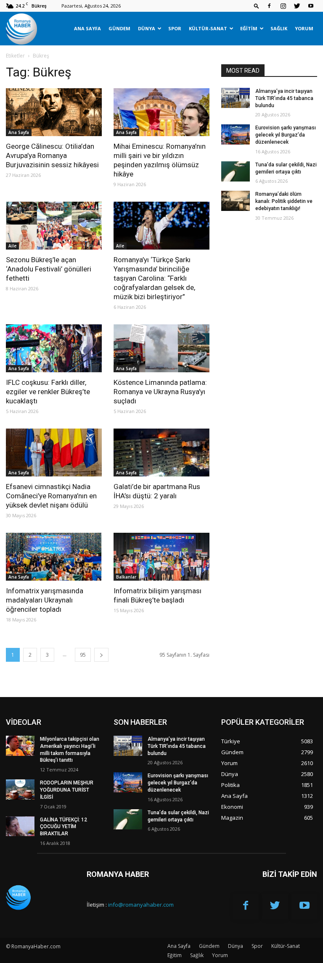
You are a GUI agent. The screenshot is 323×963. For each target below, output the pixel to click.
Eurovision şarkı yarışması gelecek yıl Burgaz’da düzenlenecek (285, 135)
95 (83, 654)
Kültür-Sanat (208, 28)
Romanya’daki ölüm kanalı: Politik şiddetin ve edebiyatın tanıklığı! (283, 201)
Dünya (146, 28)
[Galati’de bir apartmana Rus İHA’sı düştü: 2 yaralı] (161, 452)
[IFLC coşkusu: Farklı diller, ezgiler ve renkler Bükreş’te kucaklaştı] (54, 348)
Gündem (119, 28)
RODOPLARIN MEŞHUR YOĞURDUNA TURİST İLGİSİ (66, 790)
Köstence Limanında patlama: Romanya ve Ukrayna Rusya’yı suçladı (160, 391)
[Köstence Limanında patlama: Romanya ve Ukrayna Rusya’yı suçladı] (161, 348)
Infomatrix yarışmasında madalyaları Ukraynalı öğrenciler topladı (44, 600)
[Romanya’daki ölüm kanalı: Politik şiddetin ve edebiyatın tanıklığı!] (235, 201)
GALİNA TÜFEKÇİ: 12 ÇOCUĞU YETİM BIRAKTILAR (63, 827)
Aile (12, 246)
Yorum (304, 28)
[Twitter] (297, 6)
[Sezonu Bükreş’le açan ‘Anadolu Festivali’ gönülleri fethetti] (54, 226)
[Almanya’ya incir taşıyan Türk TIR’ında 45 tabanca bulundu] (235, 98)
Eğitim (248, 28)
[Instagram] (283, 6)
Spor (174, 28)
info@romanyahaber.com (141, 904)
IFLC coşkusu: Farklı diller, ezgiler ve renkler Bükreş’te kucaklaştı (48, 391)
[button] (256, 6)
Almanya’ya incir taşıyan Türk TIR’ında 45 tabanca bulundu (284, 98)
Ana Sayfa (87, 28)
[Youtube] (310, 6)
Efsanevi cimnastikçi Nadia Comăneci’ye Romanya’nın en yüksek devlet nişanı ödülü (51, 495)
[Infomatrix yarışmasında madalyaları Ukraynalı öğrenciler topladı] (54, 557)
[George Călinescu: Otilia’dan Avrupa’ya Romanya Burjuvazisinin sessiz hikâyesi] (54, 112)
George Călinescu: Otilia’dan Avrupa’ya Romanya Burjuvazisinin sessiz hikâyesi (52, 155)
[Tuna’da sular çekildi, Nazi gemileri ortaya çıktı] (235, 171)
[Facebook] (269, 6)
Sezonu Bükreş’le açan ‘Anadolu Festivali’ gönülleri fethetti (48, 268)
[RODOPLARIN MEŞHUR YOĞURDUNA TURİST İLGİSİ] (20, 789)
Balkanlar (126, 577)
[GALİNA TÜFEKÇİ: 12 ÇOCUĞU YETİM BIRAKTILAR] (20, 826)
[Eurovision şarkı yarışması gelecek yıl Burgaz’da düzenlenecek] (235, 134)
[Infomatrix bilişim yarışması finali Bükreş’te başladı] (161, 557)
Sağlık (278, 28)
